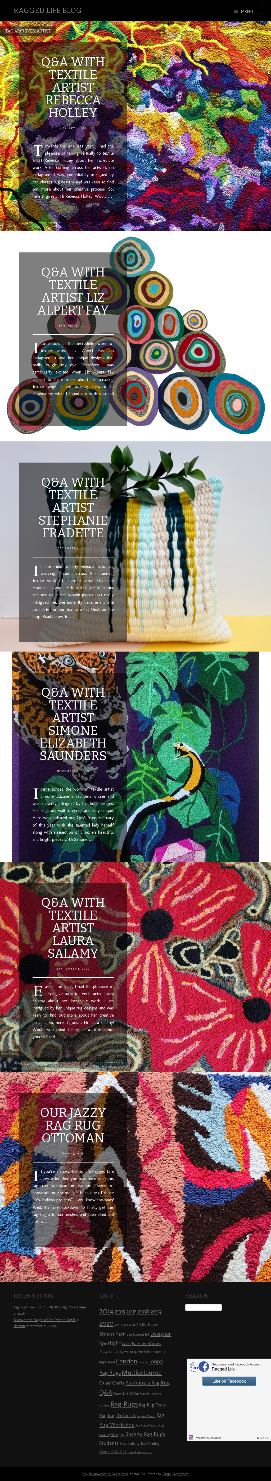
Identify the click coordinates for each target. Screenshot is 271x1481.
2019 (156, 1311)
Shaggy (117, 1434)
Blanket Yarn (112, 1334)
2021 (117, 1324)
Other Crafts (111, 1383)
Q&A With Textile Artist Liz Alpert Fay (73, 291)
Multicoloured (142, 1372)
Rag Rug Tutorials (117, 1415)
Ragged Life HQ (123, 1393)
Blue (129, 1334)
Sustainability (129, 1443)
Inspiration (107, 1362)
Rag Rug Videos (146, 1416)
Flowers (105, 1351)
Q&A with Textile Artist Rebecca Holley (73, 87)
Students (109, 1443)
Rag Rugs (124, 1404)
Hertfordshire (146, 1352)
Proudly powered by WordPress (105, 1474)
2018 (143, 1311)
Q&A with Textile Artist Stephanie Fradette (73, 508)
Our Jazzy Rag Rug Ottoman (73, 1125)
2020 (106, 1323)
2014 (106, 1310)
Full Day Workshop (125, 1352)
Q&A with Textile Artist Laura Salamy (73, 928)
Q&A (105, 1392)
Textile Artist (112, 1452)
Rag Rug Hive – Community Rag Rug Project (45, 1307)
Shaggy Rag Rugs (145, 1434)
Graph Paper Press (175, 1474)
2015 (120, 1311)
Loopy (142, 1362)
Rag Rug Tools (152, 1405)
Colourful (141, 1334)
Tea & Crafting (150, 1444)
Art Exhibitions (146, 1324)
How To (160, 1352)
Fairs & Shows (146, 1343)
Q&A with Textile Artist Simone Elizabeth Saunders (73, 724)
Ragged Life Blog (47, 10)
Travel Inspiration (139, 1452)
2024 (132, 1324)
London (126, 1361)
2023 (124, 1324)
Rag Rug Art (142, 1393)
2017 (131, 1311)
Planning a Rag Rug (147, 1383)
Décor (126, 1344)
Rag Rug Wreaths (147, 1425)
